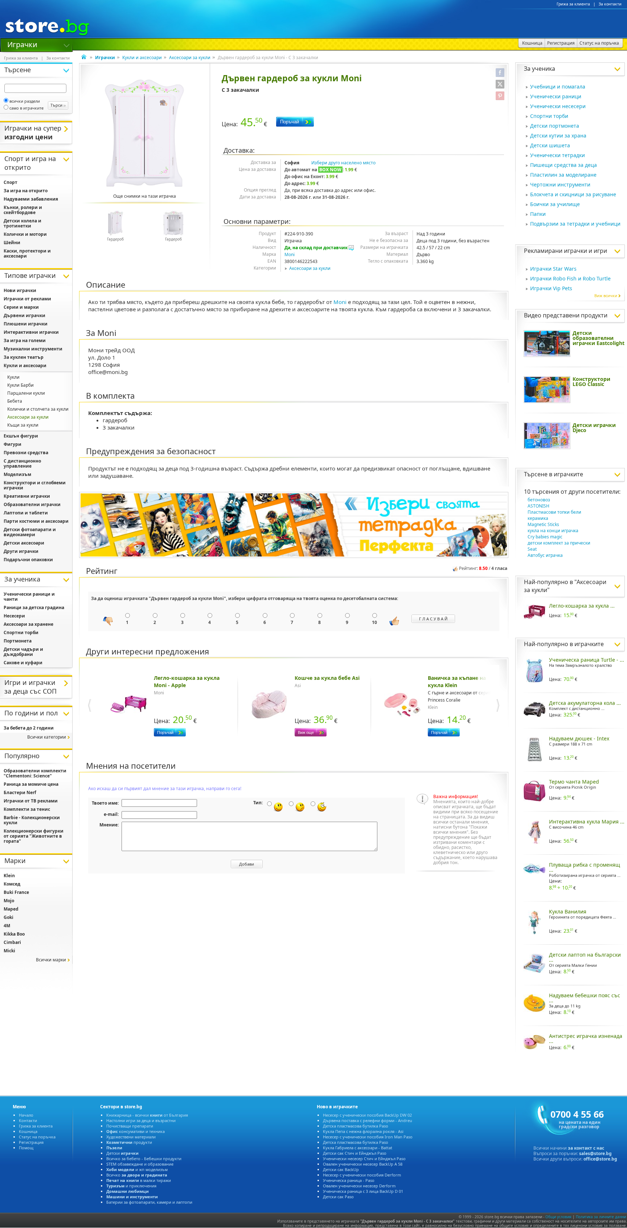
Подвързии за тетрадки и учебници (575, 223)
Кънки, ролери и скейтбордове (23, 209)
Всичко (136, 1175)
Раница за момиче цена (31, 784)
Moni (289, 254)
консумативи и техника (135, 1131)
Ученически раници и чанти (29, 596)
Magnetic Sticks (543, 524)
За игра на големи (25, 340)
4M (7, 926)
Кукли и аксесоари (142, 57)
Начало (26, 1115)
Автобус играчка (545, 555)
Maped (11, 909)
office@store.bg (600, 1159)
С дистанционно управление (22, 463)
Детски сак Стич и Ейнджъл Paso (354, 1153)
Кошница (28, 1131)
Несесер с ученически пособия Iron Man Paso (368, 1136)
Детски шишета (550, 145)
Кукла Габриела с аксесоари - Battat (357, 1147)
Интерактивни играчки (31, 332)
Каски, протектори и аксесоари (27, 253)
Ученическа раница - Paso (348, 1180)
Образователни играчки (32, 504)
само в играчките (26, 108)
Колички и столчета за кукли (38, 409)
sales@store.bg (595, 1153)
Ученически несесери (558, 106)
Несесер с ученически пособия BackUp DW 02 (367, 1115)
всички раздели (24, 101)
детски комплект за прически (559, 543)
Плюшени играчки (26, 324)
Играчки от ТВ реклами (31, 801)
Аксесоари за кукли (189, 57)
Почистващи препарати (129, 1126)
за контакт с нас (586, 1148)
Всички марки (51, 960)
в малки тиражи (138, 1180)
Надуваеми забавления (31, 199)
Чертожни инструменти (560, 184)
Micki (9, 951)
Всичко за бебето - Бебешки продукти (143, 1158)
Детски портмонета (554, 125)
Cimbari (12, 942)
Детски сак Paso (338, 1196)
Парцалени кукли (26, 393)
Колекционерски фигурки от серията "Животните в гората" (33, 836)
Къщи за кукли (22, 425)
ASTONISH (538, 506)
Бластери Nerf (20, 792)
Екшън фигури (21, 436)
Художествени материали (131, 1136)
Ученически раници (555, 96)
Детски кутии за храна (558, 135)
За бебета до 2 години (29, 728)
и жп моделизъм (137, 1169)
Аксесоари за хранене (28, 624)
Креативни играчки (27, 496)
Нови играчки (20, 290)
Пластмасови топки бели (554, 512)
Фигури (12, 444)
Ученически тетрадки (557, 155)
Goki (8, 917)
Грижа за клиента (573, 4)
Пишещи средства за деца (563, 164)
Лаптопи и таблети (26, 513)
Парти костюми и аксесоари (36, 521)
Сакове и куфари (23, 663)
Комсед (12, 884)
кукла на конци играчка (553, 530)
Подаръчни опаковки (28, 559)
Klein (9, 875)
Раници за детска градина (34, 607)
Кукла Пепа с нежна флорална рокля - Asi (363, 1131)
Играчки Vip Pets (551, 288)
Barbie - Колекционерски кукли (32, 820)
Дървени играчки (24, 315)
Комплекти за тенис (27, 809)
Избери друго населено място (343, 163)
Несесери (14, 616)
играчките (568, 474)
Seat (532, 549)
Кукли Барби (20, 385)
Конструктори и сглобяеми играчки (35, 485)
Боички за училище (555, 204)
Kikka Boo (14, 934)
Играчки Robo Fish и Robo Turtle (570, 278)
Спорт (10, 182)
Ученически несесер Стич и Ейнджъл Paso (364, 1158)
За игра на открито (26, 191)
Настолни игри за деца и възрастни (141, 1120)
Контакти (28, 1120)
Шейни (12, 242)
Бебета (14, 401)
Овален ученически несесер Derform (359, 1185)
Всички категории (46, 737)
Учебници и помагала (557, 86)
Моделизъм (17, 474)
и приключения (131, 1185)
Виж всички (605, 295)
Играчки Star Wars (553, 268)
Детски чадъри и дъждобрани (23, 651)
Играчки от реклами (27, 299)
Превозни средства (26, 452)
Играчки (22, 44)
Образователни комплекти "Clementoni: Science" (35, 773)
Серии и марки (21, 307)
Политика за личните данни (601, 1216)
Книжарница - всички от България (147, 1115)
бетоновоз (539, 500)
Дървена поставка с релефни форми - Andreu (367, 1120)
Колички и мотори (25, 234)
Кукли (13, 377)
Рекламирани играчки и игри (565, 251)
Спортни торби (549, 115)
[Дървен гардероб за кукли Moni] (144, 133)
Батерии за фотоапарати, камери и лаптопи (149, 1202)
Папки (538, 213)
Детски (122, 1153)
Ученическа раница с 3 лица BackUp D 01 (363, 1191)
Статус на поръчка (37, 1136)
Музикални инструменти (33, 349)
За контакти (610, 4)
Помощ (26, 1147)
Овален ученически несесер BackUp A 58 (362, 1164)
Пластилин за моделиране (563, 174)
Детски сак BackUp (341, 1169)
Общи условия (558, 1216)
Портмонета (18, 641)
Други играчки (21, 551)
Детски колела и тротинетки (22, 223)
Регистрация (31, 1142)
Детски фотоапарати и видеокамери (30, 532)
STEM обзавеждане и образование (139, 1164)
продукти (129, 1142)
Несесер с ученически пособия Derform (362, 1175)
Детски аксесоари (24, 543)
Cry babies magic (545, 537)
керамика (538, 518)
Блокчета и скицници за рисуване (573, 194)
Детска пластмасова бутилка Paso (355, 1126)
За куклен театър (24, 357)
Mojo (9, 901)
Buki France (16, 892)
